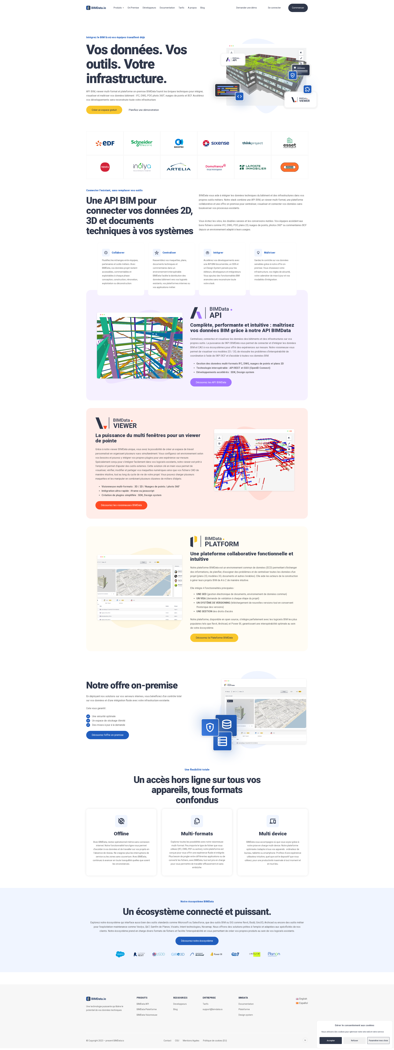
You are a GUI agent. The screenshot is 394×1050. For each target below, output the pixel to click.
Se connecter (274, 7)
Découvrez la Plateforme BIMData (214, 637)
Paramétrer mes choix (378, 1041)
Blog (202, 7)
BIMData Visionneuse (147, 1015)
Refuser (354, 1041)
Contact (167, 1040)
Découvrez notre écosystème (197, 940)
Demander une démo (246, 7)
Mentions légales (191, 1040)
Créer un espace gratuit (104, 109)
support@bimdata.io (213, 1009)
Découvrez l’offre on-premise (107, 734)
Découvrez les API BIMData (211, 382)
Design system (246, 1015)
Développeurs (149, 7)
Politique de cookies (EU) (215, 1040)
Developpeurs (180, 1004)
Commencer (298, 7)
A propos (192, 7)
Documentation (167, 7)
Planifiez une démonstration (144, 109)
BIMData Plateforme (147, 1009)
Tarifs (181, 7)
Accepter (331, 1041)
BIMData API (143, 1004)
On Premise (133, 7)
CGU (177, 1040)
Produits (118, 7)
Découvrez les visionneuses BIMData (121, 505)
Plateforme (244, 1009)
